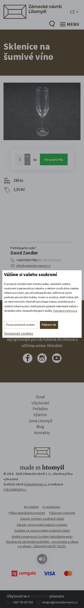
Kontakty (42, 432)
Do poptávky (54, 159)
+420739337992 (38, 260)
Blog (40, 426)
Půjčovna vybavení (62, 513)
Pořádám (40, 408)
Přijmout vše (49, 324)
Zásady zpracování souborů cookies (42, 525)
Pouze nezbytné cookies (20, 324)
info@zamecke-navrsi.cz (33, 265)
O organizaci (51, 507)
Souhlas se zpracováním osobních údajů (42, 530)
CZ (72, 11)
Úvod (40, 396)
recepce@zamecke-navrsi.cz (60, 602)
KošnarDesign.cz (35, 484)
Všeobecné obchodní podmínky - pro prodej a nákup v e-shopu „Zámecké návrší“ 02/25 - (42, 544)
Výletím (40, 414)
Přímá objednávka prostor (27, 513)
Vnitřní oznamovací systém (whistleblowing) (42, 536)
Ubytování (40, 402)
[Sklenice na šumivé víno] (42, 111)
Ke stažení (31, 507)
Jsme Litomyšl (40, 420)
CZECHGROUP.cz (15, 489)
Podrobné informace (65, 310)
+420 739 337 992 (22, 602)
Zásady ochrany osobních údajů (42, 519)
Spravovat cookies (18, 333)
